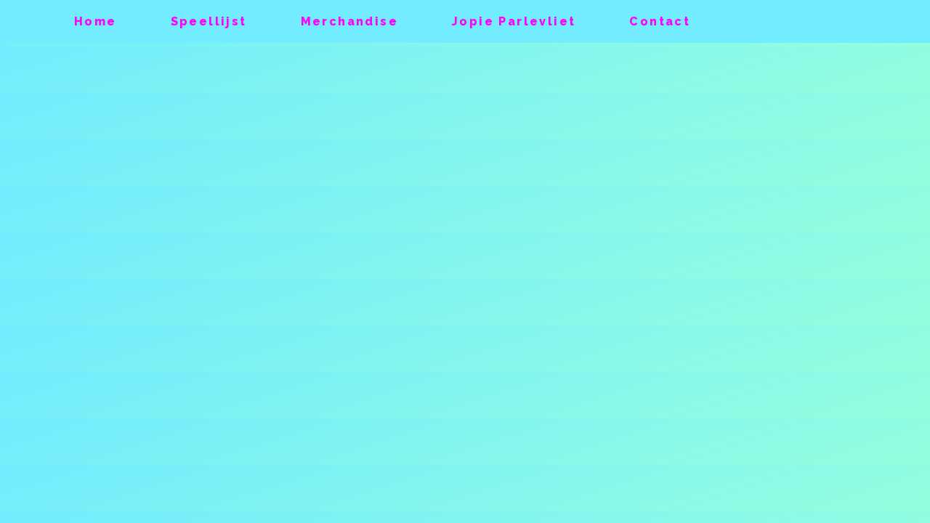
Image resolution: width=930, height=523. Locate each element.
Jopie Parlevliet (513, 21)
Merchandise (349, 21)
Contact (659, 21)
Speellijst (209, 21)
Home (95, 21)
